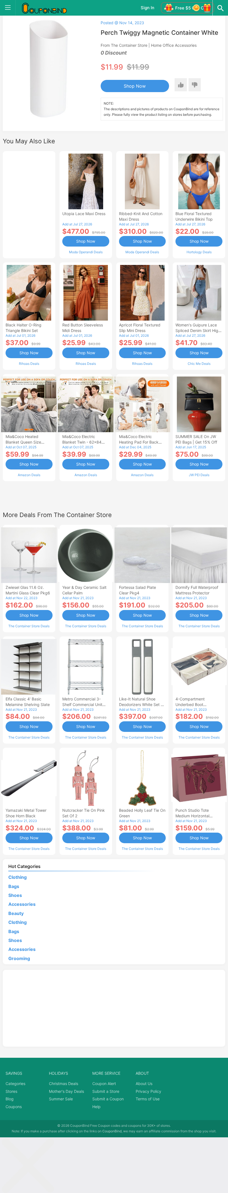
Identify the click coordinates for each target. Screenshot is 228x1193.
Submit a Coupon (108, 1098)
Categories (15, 1083)
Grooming (19, 958)
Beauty (16, 913)
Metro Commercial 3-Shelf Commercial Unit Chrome (82, 704)
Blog (10, 1098)
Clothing (17, 877)
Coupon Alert (104, 1083)
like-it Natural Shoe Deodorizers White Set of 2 (142, 704)
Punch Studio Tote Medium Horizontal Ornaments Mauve (192, 816)
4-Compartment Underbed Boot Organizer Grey (190, 704)
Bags (13, 886)
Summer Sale (61, 1098)
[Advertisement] (29, 204)
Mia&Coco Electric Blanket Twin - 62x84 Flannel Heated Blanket (83, 442)
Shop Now (135, 86)
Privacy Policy (148, 1091)
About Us (144, 1083)
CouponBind (112, 1131)
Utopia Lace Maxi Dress (83, 213)
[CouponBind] (48, 8)
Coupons (14, 1106)
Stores (11, 1091)
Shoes (15, 895)
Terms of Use (148, 1098)
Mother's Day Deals (66, 1091)
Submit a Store (105, 1091)
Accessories (22, 904)
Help (96, 1106)
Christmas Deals (63, 1083)
